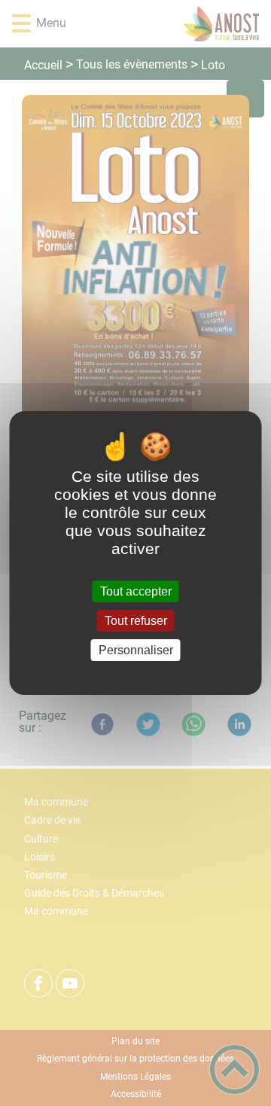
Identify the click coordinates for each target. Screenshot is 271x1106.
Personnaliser (136, 650)
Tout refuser (136, 620)
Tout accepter (136, 591)
